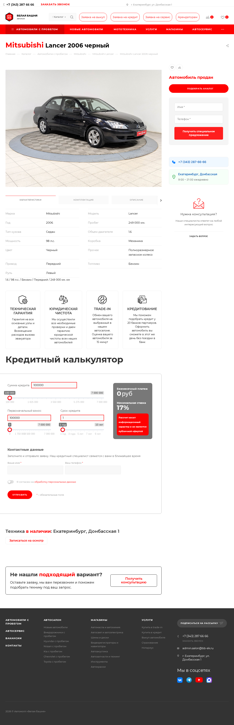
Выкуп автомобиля (153, 637)
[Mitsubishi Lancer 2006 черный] (83, 128)
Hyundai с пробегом (56, 641)
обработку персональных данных (55, 481)
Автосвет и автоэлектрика (107, 632)
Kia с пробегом (53, 651)
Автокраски (98, 666)
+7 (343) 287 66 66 (20, 4)
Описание (136, 200)
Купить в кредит (152, 632)
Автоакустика (99, 651)
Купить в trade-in (152, 627)
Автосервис (14, 630)
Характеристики (30, 200)
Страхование (150, 642)
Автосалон (52, 619)
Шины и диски (100, 637)
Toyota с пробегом (55, 661)
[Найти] (71, 17)
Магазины (99, 619)
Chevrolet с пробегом (57, 656)
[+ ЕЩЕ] (223, 29)
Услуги (147, 619)
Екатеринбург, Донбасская (197, 174)
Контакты (13, 645)
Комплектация (83, 200)
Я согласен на (46, 481)
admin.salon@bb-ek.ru (198, 648)
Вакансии (13, 638)
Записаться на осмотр (26, 540)
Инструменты (99, 661)
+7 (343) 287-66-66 (192, 162)
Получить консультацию (133, 580)
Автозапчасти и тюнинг (105, 656)
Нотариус (148, 647)
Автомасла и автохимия (105, 627)
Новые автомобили (56, 627)
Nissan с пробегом (55, 646)
